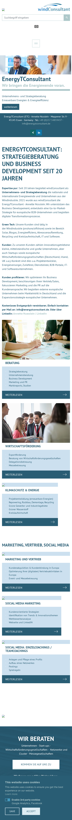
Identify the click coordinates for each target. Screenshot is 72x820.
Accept (31, 811)
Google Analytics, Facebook (27, 801)
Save (12, 811)
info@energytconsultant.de (36, 123)
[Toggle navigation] (36, 43)
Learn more (11, 794)
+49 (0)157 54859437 (51, 120)
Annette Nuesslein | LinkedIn (30, 313)
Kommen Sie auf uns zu (36, 764)
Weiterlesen (13, 394)
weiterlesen (10, 107)
